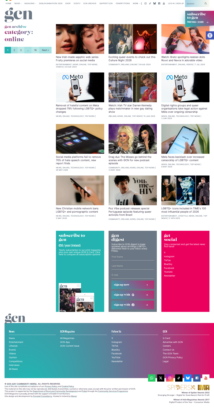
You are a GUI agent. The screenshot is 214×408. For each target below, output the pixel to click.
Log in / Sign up (176, 3)
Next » (45, 50)
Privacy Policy (51, 386)
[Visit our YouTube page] (164, 3)
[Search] (205, 3)
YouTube (116, 357)
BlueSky (168, 264)
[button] (210, 35)
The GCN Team (170, 353)
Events (12, 349)
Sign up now (122, 285)
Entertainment (16, 342)
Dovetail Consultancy (42, 396)
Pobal (84, 391)
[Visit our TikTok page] (150, 3)
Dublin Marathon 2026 (50, 3)
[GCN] (15, 321)
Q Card (166, 338)
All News (13, 369)
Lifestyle (13, 345)
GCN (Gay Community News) (22, 384)
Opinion (13, 357)
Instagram (169, 256)
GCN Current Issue (69, 345)
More (135, 3)
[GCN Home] (19, 15)
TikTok (167, 260)
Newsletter (169, 275)
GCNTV (77, 3)
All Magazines (67, 338)
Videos (12, 353)
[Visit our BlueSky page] (155, 3)
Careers (167, 345)
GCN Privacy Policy (173, 357)
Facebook (169, 268)
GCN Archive (89, 3)
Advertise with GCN (173, 342)
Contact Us (168, 349)
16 (35, 50)
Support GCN (106, 3)
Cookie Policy (68, 386)
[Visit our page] (151, 378)
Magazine (29, 3)
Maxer (74, 396)
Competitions (123, 3)
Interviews (14, 365)
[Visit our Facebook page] (159, 3)
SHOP (67, 3)
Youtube (168, 271)
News (17, 3)
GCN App (65, 342)
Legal (165, 361)
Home (8, 3)
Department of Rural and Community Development (55, 391)
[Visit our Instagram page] (145, 3)
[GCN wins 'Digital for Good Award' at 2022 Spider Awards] (181, 388)
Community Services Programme (113, 391)
